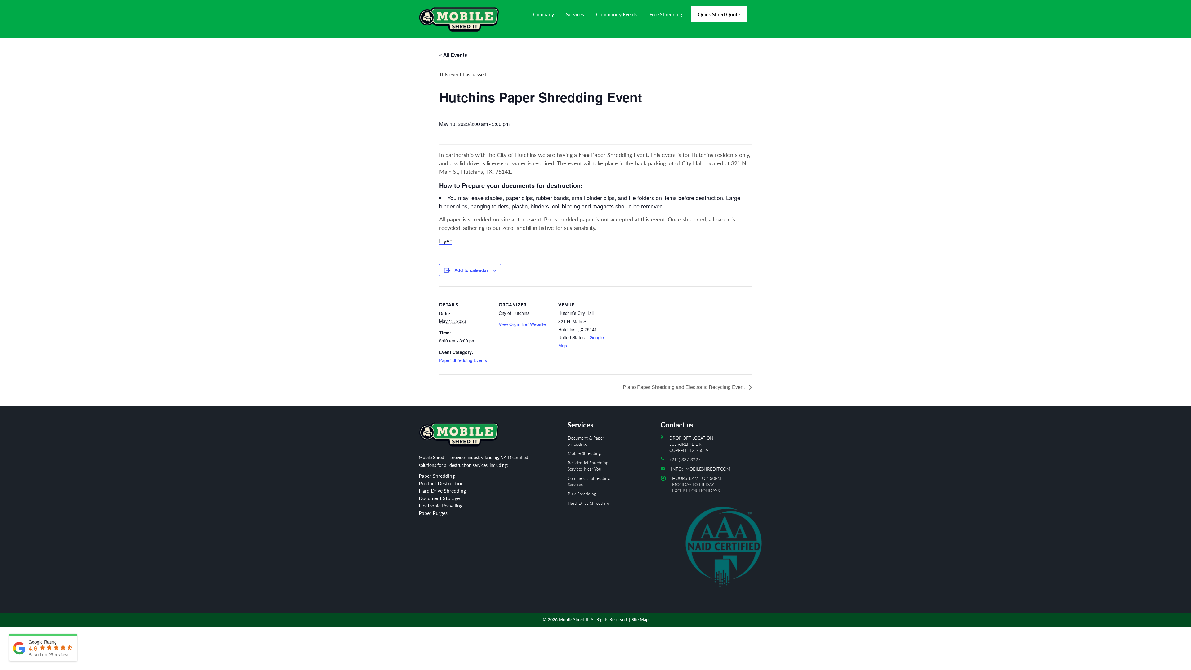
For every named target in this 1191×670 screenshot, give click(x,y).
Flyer (445, 241)
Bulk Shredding (582, 493)
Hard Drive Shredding (588, 503)
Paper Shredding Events (463, 360)
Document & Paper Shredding (586, 441)
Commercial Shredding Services (589, 481)
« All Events (453, 54)
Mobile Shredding (584, 453)
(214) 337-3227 (685, 459)
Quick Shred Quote (719, 14)
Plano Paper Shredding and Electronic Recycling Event (684, 387)
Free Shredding (665, 14)
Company (543, 14)
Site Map (640, 619)
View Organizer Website (522, 324)
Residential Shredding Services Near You (588, 465)
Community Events (616, 14)
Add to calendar (471, 270)
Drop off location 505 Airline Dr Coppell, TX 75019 (691, 444)
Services (575, 14)
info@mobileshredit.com (700, 468)
